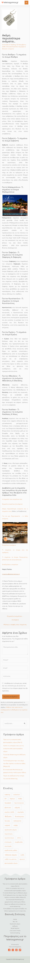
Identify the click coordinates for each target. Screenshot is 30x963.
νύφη (16, 825)
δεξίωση (8, 816)
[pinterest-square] (16, 950)
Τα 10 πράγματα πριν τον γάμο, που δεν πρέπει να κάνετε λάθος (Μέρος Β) (14, 763)
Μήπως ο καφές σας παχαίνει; (15, 624)
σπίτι (19, 838)
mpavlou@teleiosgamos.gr (11, 574)
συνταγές (8, 846)
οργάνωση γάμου (11, 830)
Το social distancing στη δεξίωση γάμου (15, 893)
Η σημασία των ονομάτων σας (12, 499)
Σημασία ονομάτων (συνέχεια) (12, 504)
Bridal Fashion (15, 928)
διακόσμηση (19, 816)
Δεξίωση (15, 926)
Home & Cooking (15, 933)
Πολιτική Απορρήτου (15, 946)
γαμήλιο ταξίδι (9, 812)
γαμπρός (21, 812)
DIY (6, 799)
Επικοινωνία (15, 944)
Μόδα (20, 799)
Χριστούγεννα (19, 803)
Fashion (12, 799)
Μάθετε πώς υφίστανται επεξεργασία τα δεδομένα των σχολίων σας (14, 709)
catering (7, 794)
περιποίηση (8, 834)
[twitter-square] (20, 950)
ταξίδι (22, 855)
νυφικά (7, 825)
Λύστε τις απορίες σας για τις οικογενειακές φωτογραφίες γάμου (13, 748)
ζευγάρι (7, 821)
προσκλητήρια (9, 838)
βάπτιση (8, 807)
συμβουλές (19, 842)
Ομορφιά (8, 803)
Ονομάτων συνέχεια (9, 545)
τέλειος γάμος (11, 855)
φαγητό (22, 859)
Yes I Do (15, 921)
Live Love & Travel (15, 930)
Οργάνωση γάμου (15, 924)
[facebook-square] (9, 950)
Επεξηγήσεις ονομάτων (10, 564)
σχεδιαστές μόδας (11, 850)
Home (15, 919)
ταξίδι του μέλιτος (10, 859)
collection (16, 794)
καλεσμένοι (17, 821)
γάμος (17, 807)
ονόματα (11, 49)
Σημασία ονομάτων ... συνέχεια (15, 616)
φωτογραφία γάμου (11, 863)
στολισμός (8, 842)
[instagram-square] (13, 950)
